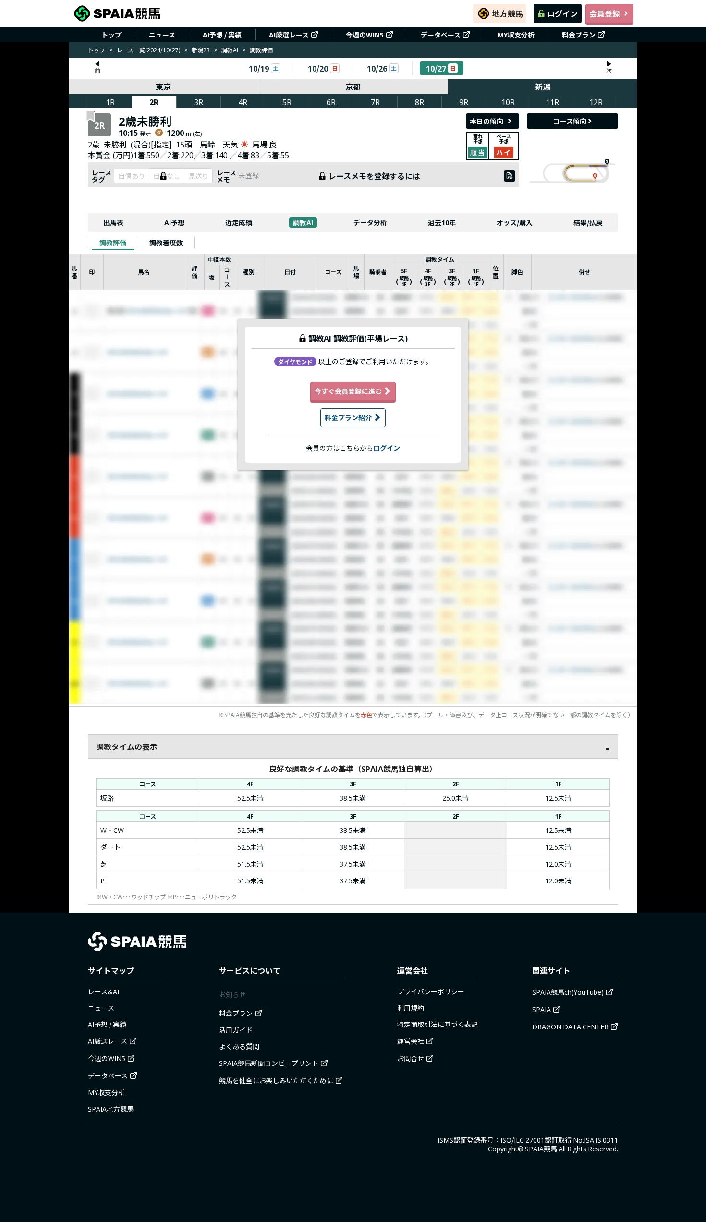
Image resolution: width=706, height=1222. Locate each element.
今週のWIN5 (365, 34)
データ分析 (370, 222)
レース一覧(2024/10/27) (148, 50)
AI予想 (174, 222)
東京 (163, 86)
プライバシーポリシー (430, 991)
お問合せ (410, 1058)
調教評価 (112, 242)
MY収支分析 (516, 34)
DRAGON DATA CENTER (570, 1026)
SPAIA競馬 (541, 1148)
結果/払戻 (588, 222)
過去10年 (442, 222)
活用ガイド (236, 1029)
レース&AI (103, 991)
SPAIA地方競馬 (111, 1108)
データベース (441, 34)
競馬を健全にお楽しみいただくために (276, 1080)
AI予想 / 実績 (222, 34)
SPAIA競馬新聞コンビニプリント (268, 1063)
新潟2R (201, 50)
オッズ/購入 (515, 222)
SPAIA (541, 1009)
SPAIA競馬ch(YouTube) (568, 992)
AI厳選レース (289, 34)
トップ (111, 34)
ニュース (162, 34)
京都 (353, 86)
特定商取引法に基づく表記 (437, 1024)
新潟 (542, 86)
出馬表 (113, 222)
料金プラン (579, 34)
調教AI (229, 50)
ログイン (562, 13)
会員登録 (604, 13)
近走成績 (238, 222)
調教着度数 (166, 242)
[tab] (113, 242)
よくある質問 (239, 1046)
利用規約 (410, 1007)
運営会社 (410, 1041)
